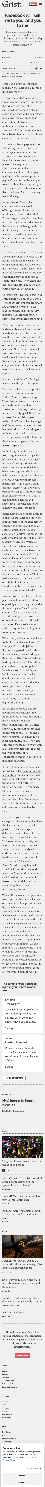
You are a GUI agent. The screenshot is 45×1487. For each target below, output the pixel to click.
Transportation (18, 1111)
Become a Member (9, 1438)
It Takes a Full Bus (13, 1312)
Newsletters (6, 1432)
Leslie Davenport (8, 1189)
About (4, 1401)
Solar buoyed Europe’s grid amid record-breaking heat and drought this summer (22, 1283)
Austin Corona (7, 1291)
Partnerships (7, 1414)
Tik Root (10, 1170)
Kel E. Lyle (6, 1316)
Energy (5, 1371)
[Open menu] (41, 4)
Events (4, 1435)
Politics (5, 1374)
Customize (21, 1482)
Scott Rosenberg (8, 51)
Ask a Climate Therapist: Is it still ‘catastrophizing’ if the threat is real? (21, 1214)
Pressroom (6, 1417)
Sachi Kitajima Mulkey (10, 1305)
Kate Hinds (6, 1111)
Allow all (22, 1476)
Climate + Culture (36, 63)
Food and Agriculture (10, 1387)
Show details (32, 1469)
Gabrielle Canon (8, 1273)
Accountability (8, 1381)
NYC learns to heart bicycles (18, 1102)
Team (4, 1405)
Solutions (6, 1377)
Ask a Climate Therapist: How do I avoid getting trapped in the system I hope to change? (22, 1182)
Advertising (6, 1442)
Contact (5, 1408)
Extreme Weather (8, 1384)
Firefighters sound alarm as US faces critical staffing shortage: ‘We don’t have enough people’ (22, 1264)
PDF (27, 537)
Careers (5, 1411)
